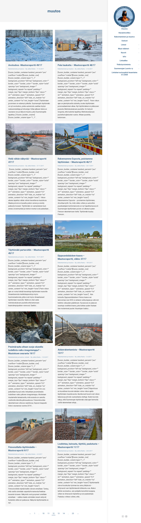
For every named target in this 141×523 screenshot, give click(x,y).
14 (64, 513)
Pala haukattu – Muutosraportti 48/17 (76, 65)
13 (59, 513)
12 (54, 513)
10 (43, 513)
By (30, 69)
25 (73, 513)
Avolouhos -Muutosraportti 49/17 (25, 65)
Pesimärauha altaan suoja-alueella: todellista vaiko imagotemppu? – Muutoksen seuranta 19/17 (25, 350)
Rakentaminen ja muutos (16, 69)
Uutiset (27, 357)
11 (48, 513)
